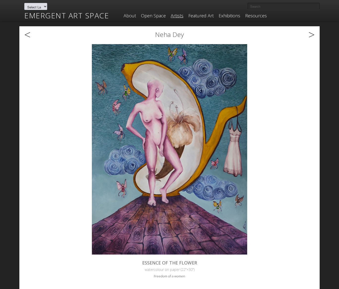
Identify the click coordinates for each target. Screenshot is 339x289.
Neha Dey (169, 34)
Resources (256, 16)
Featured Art (201, 16)
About (130, 16)
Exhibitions (229, 16)
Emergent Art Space (66, 15)
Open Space (153, 16)
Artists (177, 16)
